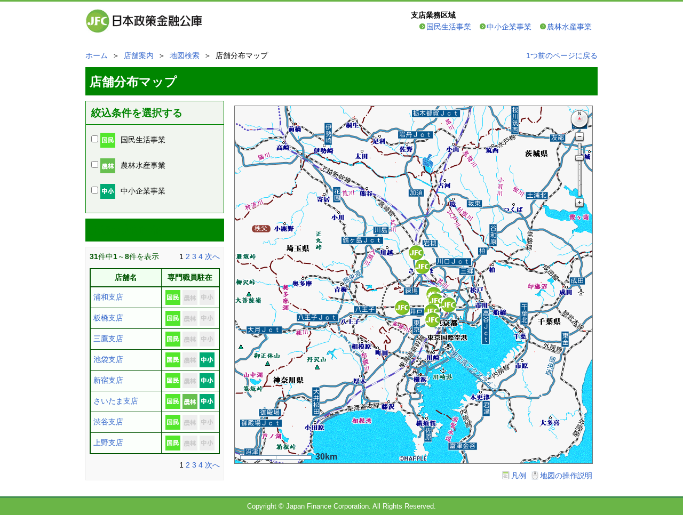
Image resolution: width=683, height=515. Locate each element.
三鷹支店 (108, 338)
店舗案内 (139, 55)
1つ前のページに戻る (562, 55)
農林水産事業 (569, 26)
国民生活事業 (448, 26)
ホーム (96, 55)
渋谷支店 (108, 421)
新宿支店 (108, 380)
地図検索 (185, 55)
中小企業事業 (509, 26)
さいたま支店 (115, 401)
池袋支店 (108, 359)
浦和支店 (108, 297)
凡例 (518, 475)
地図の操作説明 (566, 475)
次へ (212, 256)
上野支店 (108, 442)
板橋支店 (108, 317)
